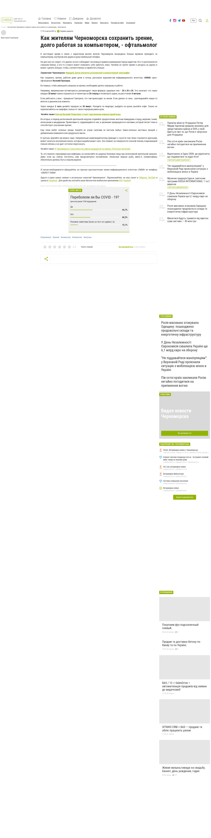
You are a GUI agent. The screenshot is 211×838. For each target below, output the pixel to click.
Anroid (127, 180)
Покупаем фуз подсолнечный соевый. (180, 626)
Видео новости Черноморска (176, 413)
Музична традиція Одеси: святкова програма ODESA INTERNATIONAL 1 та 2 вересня (188, 181)
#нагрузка (87, 237)
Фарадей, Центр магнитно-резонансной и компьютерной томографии (97, 72)
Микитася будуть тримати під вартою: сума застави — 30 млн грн (188, 220)
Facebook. (53, 180)
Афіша (87, 23)
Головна (46, 18)
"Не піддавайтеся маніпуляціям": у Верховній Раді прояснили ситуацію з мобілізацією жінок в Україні (187, 168)
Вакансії (95, 23)
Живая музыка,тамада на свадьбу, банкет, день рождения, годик (183, 769)
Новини (61, 18)
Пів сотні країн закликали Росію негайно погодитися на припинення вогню (186, 144)
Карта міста (104, 23)
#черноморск (46, 237)
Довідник (78, 18)
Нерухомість (67, 23)
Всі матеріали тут (185, 433)
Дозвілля (95, 18)
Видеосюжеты (43, 23)
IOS (120, 180)
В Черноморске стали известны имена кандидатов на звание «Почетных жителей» (93, 149)
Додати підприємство (184, 497)
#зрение (56, 237)
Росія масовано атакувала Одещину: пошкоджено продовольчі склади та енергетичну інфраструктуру (187, 208)
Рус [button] (193, 20)
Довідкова (78, 23)
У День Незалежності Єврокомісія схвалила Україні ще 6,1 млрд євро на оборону (187, 196)
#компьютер (66, 237)
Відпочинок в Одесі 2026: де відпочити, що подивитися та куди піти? (188, 155)
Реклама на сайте (117, 23)
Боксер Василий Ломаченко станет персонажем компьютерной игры (88, 114)
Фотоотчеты (55, 23)
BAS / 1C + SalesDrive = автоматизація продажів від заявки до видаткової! (184, 686)
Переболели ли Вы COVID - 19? (94, 197)
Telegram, (143, 177)
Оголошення (130, 23)
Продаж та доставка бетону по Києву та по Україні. (181, 643)
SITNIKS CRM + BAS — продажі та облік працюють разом (182, 728)
